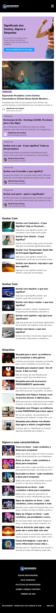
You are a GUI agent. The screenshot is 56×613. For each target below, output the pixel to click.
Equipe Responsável (28, 575)
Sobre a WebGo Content (28, 589)
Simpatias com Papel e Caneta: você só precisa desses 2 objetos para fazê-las (34, 397)
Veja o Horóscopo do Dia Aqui (19, 50)
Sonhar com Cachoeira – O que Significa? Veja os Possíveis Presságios (31, 226)
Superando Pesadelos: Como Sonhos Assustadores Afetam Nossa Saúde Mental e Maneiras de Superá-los (25, 98)
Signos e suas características (20, 442)
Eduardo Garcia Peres (16, 158)
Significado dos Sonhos (15, 108)
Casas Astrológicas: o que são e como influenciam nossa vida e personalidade (32, 543)
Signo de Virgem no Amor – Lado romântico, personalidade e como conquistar (33, 517)
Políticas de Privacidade (28, 585)
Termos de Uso (28, 594)
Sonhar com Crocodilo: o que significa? (23, 171)
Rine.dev (50, 606)
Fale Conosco (28, 580)
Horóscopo (8, 116)
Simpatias (8, 349)
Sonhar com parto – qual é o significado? (23, 194)
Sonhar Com (7, 91)
